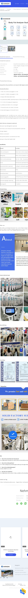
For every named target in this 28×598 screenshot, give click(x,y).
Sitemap (20, 584)
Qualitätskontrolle (9, 584)
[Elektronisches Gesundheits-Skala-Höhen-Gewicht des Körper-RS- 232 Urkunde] (11, 537)
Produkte (22, 3)
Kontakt (11, 554)
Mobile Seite (23, 585)
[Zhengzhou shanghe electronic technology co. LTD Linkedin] (7, 578)
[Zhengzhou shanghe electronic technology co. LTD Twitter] (4, 578)
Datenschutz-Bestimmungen (8, 585)
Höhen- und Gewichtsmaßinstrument (7, 482)
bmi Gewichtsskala (19, 570)
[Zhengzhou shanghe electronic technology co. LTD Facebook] (1, 578)
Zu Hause (17, 3)
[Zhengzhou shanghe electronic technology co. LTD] (18, 504)
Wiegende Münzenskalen (20, 572)
